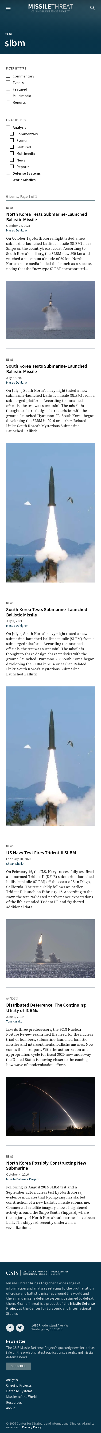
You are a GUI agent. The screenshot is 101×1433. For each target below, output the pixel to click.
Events (18, 83)
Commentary (23, 76)
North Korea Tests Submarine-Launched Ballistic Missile (46, 216)
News (9, 208)
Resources (14, 1402)
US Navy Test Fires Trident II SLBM (41, 852)
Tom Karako (14, 1021)
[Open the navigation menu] (8, 8)
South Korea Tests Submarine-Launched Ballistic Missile (46, 368)
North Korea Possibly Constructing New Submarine (46, 1165)
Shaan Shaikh (15, 863)
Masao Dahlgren (17, 230)
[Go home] (50, 9)
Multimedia (22, 96)
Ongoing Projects (19, 1385)
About (10, 1408)
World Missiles (24, 180)
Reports (19, 102)
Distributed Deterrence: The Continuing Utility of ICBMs (46, 1007)
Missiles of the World (21, 1396)
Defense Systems (27, 173)
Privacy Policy (32, 1427)
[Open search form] (92, 8)
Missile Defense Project (22, 1179)
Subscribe (18, 1366)
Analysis (12, 999)
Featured (20, 89)
